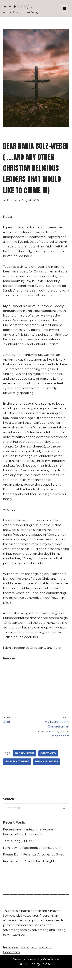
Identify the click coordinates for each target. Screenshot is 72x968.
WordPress (51, 959)
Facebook (11, 947)
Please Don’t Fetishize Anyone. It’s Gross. (33, 854)
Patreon (45, 947)
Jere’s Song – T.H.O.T (18, 841)
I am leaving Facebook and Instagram (32, 848)
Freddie (12, 200)
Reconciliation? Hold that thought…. (30, 861)
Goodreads (11, 952)
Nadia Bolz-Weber (17, 761)
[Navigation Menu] (64, 8)
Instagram (29, 947)
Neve (17, 959)
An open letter (24, 753)
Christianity (48, 753)
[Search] (64, 807)
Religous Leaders (46, 761)
